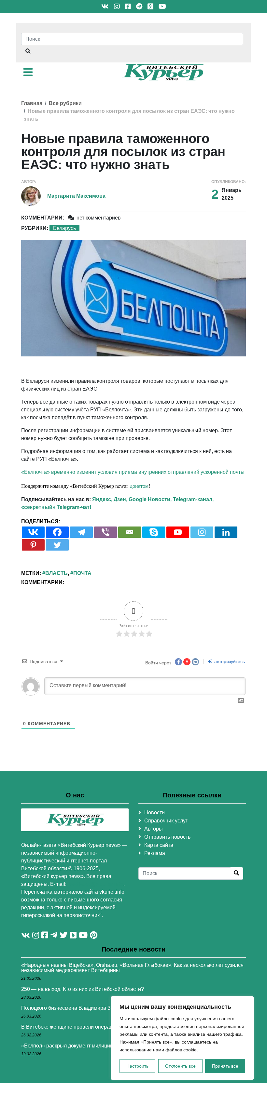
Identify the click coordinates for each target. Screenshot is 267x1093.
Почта (82, 573)
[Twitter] (57, 545)
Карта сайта (158, 845)
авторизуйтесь (229, 661)
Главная (31, 103)
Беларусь (64, 228)
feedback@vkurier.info (95, 884)
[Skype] (153, 532)
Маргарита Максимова (76, 196)
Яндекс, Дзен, (109, 499)
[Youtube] (177, 532)
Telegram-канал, (193, 499)
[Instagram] (201, 532)
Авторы (153, 829)
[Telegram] (81, 532)
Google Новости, (150, 499)
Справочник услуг (166, 820)
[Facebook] (57, 532)
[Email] (129, 532)
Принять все (225, 1066)
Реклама (154, 853)
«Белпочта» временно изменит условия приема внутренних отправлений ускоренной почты (133, 472)
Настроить (137, 1066)
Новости (154, 812)
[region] (182, 1038)
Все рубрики (65, 103)
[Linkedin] (226, 532)
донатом (139, 485)
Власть (56, 573)
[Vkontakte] (33, 532)
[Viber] (105, 532)
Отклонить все (180, 1066)
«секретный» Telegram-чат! (56, 507)
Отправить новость (167, 837)
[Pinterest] (33, 545)
